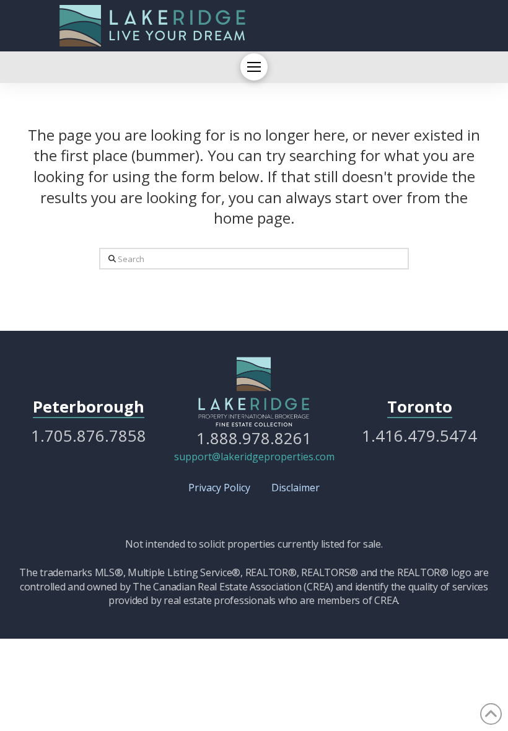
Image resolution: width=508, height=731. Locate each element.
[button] (254, 67)
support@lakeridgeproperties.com (254, 456)
